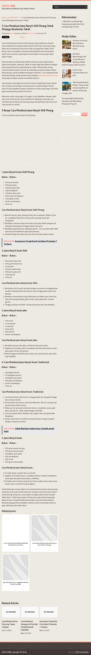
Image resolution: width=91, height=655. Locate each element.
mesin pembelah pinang (48, 75)
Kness (11, 33)
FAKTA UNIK (8, 6)
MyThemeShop (82, 652)
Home (4, 18)
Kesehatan (14, 18)
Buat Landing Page (74, 21)
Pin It (22, 37)
